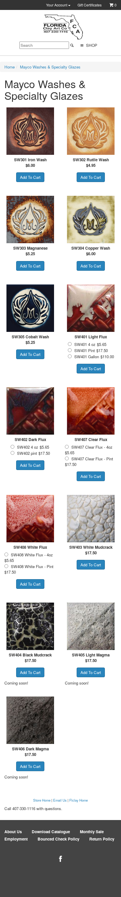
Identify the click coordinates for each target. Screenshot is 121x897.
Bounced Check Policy (58, 839)
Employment (16, 839)
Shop (91, 45)
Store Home (42, 800)
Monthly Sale (92, 831)
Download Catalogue (51, 831)
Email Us (60, 800)
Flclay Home (78, 800)
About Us (13, 831)
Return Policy (101, 839)
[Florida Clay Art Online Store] (63, 27)
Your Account (57, 5)
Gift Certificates (90, 5)
